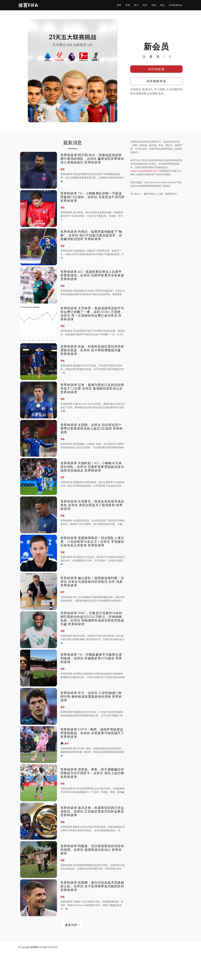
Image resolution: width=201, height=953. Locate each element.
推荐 (119, 5)
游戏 (153, 5)
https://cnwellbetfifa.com (143, 170)
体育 (128, 5)
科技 (162, 5)
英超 (62, 169)
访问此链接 (156, 69)
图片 (136, 5)
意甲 (67, 743)
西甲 (62, 477)
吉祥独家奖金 (175, 5)
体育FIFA (28, 5)
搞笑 (145, 5)
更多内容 (71, 925)
